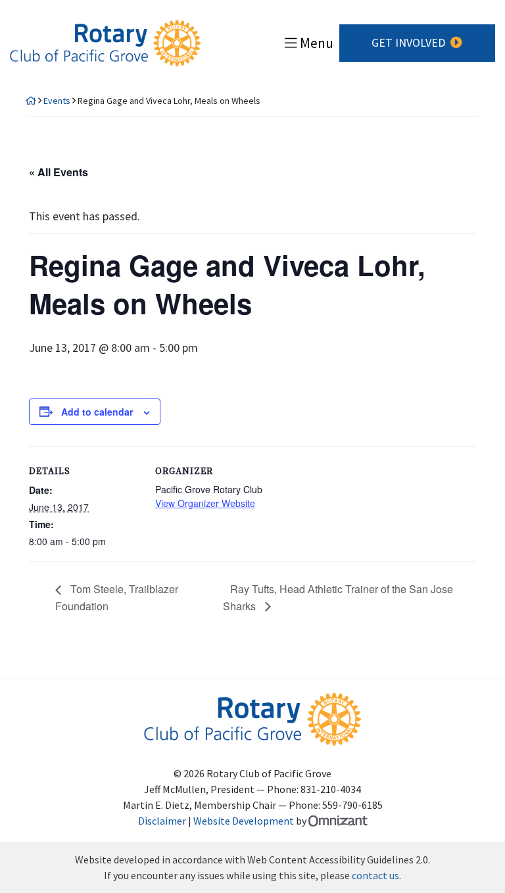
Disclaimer (162, 820)
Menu (316, 43)
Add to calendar (97, 411)
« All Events (58, 172)
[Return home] (31, 101)
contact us (375, 875)
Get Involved (408, 42)
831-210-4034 (331, 789)
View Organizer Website (205, 503)
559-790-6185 (352, 804)
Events (56, 101)
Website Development (243, 820)
